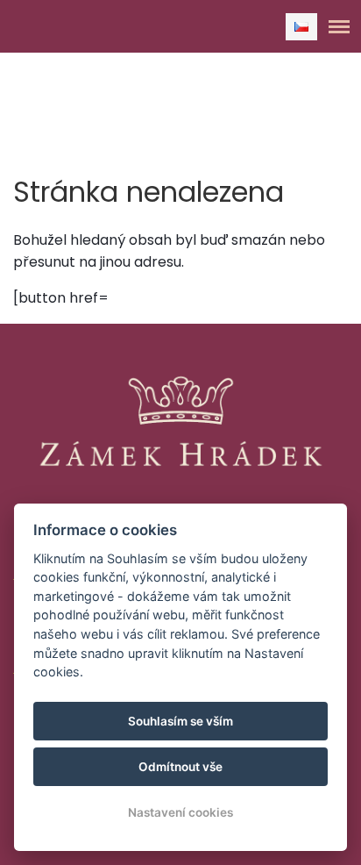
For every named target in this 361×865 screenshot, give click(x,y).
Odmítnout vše (180, 767)
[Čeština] (301, 26)
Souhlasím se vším (180, 721)
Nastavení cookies (180, 812)
